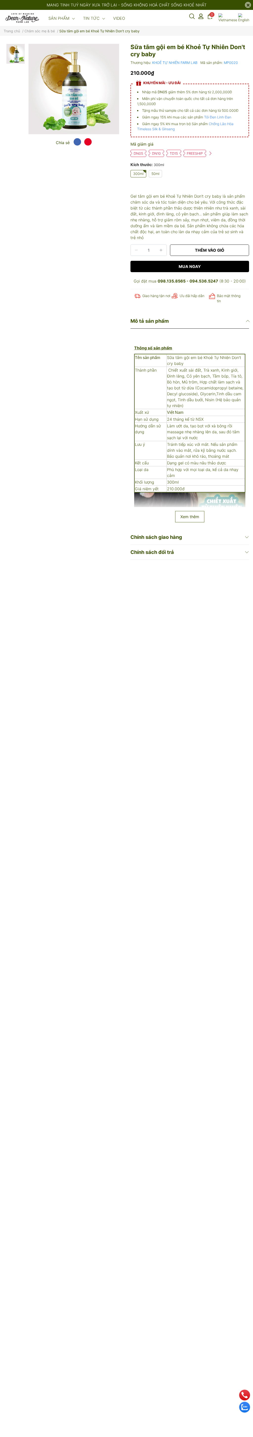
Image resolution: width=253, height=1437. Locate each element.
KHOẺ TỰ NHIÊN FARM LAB (175, 62)
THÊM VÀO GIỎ (209, 250)
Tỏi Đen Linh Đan (217, 117)
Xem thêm (189, 516)
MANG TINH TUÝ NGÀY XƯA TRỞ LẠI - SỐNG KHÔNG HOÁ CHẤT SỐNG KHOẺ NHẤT (127, 4)
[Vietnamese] (227, 17)
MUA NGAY (190, 266)
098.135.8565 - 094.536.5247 (188, 281)
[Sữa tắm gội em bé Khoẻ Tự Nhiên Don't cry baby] (73, 89)
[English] (243, 17)
